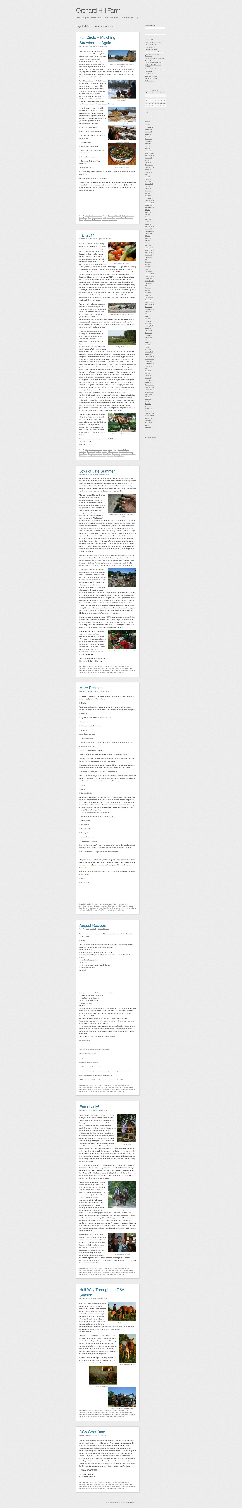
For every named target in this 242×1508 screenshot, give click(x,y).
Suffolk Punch (101, 456)
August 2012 (148, 311)
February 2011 (149, 352)
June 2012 (148, 316)
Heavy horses (116, 218)
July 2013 (147, 285)
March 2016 (148, 219)
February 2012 (149, 326)
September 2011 (149, 335)
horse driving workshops (128, 454)
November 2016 (149, 203)
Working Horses (119, 456)
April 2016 (148, 217)
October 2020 (148, 158)
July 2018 (147, 174)
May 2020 (147, 160)
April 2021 (148, 148)
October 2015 (148, 229)
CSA (86, 216)
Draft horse (130, 216)
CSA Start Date (92, 1431)
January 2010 (148, 382)
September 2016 (149, 207)
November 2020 (149, 155)
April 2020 (148, 162)
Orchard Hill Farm (98, 10)
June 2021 (148, 143)
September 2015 (149, 231)
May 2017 (147, 193)
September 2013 (149, 281)
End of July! (89, 1106)
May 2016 (147, 214)
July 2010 (147, 368)
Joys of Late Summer (97, 471)
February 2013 (149, 297)
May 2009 (147, 401)
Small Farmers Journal (151, 76)
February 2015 (149, 248)
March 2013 (148, 295)
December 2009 (149, 385)
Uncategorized (107, 450)
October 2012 (148, 307)
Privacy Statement (151, 437)
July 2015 (147, 236)
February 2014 (149, 271)
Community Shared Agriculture (117, 216)
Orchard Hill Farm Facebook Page (154, 69)
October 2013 (148, 278)
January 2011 (148, 354)
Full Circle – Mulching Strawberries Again (97, 39)
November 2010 (149, 359)
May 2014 (147, 264)
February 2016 (149, 222)
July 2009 (147, 397)
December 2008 (149, 413)
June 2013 (148, 288)
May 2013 (147, 290)
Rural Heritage (149, 74)
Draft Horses (83, 218)
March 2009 (148, 406)
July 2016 (147, 210)
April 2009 (148, 404)
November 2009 (149, 387)
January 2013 (148, 300)
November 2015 (149, 226)
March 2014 (148, 269)
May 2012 (147, 319)
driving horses (107, 218)
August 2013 (148, 283)
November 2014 (149, 252)
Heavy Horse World (150, 47)
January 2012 (148, 328)
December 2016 (149, 200)
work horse (105, 220)
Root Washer (148, 71)
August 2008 (148, 423)
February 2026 (149, 127)
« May (146, 112)
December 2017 (149, 186)
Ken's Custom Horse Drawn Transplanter (152, 55)
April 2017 (148, 196)
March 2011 (148, 349)
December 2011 (149, 330)
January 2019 (148, 170)
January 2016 (148, 224)
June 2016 (148, 212)
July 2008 (147, 425)
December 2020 (149, 153)
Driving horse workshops (95, 218)
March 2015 (148, 245)
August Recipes (92, 925)
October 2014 (148, 255)
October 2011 (148, 333)
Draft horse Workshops (126, 452)
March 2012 (148, 323)
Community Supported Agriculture (97, 452)
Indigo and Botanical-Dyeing (92, 18)
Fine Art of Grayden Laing (152, 45)
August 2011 (148, 337)
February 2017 (149, 198)
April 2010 (148, 375)
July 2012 (147, 314)
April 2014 (148, 267)
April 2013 (148, 293)
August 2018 (148, 172)
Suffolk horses (96, 220)
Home (78, 18)
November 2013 (149, 276)
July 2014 (147, 259)
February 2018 (149, 184)
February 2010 (149, 380)
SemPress (134, 1502)
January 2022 (148, 139)
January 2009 (148, 411)
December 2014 (149, 250)
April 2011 (148, 347)
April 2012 (148, 321)
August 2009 (148, 394)
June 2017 (148, 191)
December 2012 (149, 302)
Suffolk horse (88, 220)
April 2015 (148, 243)
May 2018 (147, 177)
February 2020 (149, 165)
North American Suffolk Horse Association (153, 65)
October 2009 (148, 390)
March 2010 (148, 378)
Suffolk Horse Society (151, 78)
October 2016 (148, 205)
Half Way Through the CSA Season (101, 1292)
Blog (136, 18)
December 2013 (149, 274)
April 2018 (148, 179)
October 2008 (148, 418)
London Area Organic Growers (153, 62)
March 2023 (148, 136)
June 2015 (148, 238)
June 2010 (148, 371)
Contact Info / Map (127, 18)
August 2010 (148, 366)
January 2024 (148, 134)
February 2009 (149, 408)
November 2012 (149, 304)
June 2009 (148, 399)
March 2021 (148, 151)
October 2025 (148, 132)
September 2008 (149, 420)
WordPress (120, 1502)
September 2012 (149, 309)
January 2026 (148, 129)
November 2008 (149, 416)
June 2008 (148, 427)
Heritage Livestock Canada (152, 49)
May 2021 (147, 146)
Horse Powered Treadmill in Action (154, 52)
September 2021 (149, 141)
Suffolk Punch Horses (111, 18)
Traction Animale (149, 81)
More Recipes (91, 687)
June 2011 (148, 342)
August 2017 (148, 188)
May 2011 (147, 345)
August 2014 (148, 257)
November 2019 (149, 167)
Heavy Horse (107, 454)
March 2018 (148, 181)
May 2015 (147, 240)
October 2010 (148, 361)
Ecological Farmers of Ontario (153, 42)
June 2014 (148, 262)
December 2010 (149, 356)
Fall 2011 (87, 235)
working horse (113, 220)
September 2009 (149, 392)
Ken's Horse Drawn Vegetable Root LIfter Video (154, 59)
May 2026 (147, 125)
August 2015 (148, 233)
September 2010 (149, 364)
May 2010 (147, 373)
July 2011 (147, 340)
